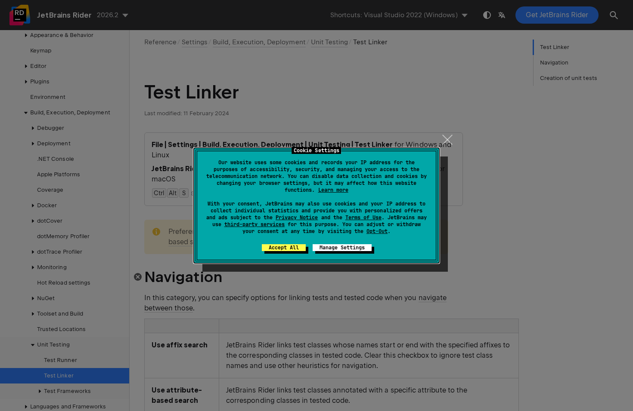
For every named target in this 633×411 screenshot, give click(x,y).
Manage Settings (342, 247)
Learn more (333, 190)
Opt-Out (377, 231)
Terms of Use (363, 217)
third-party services (254, 224)
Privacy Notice (297, 217)
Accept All (284, 247)
